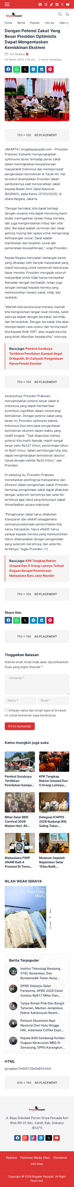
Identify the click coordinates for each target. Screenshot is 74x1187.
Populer (35, 22)
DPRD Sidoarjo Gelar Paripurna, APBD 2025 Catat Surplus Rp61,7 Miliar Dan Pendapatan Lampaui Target (41, 991)
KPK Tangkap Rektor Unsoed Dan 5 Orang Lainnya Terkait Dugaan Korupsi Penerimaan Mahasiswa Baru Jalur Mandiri (54, 780)
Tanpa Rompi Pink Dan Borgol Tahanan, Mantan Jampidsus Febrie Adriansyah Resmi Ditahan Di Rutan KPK (42, 1008)
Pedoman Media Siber (35, 1157)
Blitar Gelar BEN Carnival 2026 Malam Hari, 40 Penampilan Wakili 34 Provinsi (18, 821)
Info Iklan (37, 1164)
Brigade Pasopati (43, 1176)
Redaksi (11, 1157)
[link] (40, 4)
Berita (21, 22)
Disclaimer (60, 1157)
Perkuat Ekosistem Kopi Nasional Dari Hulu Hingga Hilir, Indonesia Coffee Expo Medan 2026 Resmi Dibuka (40, 1025)
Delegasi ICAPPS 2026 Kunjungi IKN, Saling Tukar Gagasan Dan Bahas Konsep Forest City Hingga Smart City (54, 821)
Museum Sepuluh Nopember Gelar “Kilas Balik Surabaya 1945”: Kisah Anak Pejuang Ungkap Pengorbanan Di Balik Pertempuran (54, 862)
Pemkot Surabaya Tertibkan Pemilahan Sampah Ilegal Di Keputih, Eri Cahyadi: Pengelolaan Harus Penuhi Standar (19, 780)
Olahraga (65, 22)
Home (8, 22)
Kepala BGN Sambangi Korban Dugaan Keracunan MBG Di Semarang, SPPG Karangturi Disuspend (42, 1043)
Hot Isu (49, 22)
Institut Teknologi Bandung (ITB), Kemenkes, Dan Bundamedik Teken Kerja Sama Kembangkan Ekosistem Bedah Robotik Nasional (42, 973)
